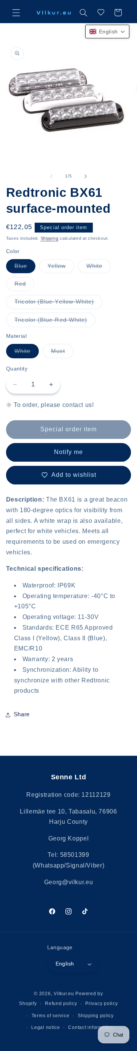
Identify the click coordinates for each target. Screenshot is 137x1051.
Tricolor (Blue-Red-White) (55, 322)
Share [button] (22, 714)
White (98, 268)
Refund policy (61, 1003)
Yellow (61, 268)
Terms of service (51, 1015)
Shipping (50, 238)
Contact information (91, 1027)
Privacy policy (101, 1003)
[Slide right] (85, 176)
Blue (24, 268)
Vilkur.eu (64, 993)
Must (62, 353)
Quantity (16, 369)
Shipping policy (96, 1015)
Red (24, 285)
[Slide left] (51, 176)
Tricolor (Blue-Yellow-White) (58, 303)
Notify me (68, 452)
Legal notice (45, 1027)
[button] (16, 12)
